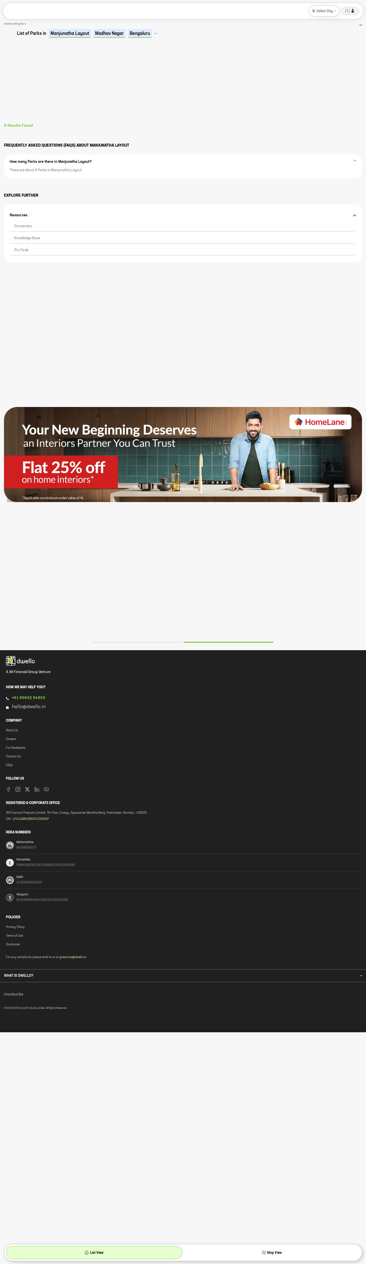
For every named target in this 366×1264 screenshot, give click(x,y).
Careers (11, 739)
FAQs (9, 765)
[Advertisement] (183, 86)
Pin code (21, 250)
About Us (12, 730)
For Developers (15, 748)
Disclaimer (13, 944)
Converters (23, 226)
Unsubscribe (13, 994)
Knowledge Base (27, 238)
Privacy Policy (15, 927)
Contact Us (13, 756)
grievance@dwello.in (73, 957)
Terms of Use (14, 935)
